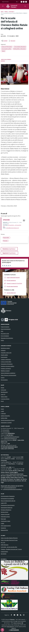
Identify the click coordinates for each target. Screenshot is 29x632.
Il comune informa (5, 399)
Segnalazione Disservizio (6, 507)
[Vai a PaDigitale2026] (9, 319)
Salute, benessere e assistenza (8, 373)
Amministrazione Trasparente (7, 496)
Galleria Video (4, 418)
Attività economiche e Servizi (7, 420)
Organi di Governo (5, 327)
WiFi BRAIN (3, 554)
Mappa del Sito (4, 530)
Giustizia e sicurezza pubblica (7, 366)
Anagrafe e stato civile (6, 352)
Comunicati (11, 11)
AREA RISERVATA (14, 630)
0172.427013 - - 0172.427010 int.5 (12, 225)
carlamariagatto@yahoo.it (10, 487)
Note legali (3, 519)
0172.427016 (6, 432)
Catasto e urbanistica (6, 359)
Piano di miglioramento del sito (8, 501)
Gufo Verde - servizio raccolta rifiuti (9, 547)
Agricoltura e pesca (5, 348)
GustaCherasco (4, 551)
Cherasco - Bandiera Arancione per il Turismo (11, 549)
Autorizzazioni (4, 357)
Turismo (2, 377)
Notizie (2, 387)
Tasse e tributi (4, 396)
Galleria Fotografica (5, 416)
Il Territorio (3, 413)
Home (2, 11)
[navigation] (3, 6)
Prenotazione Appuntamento (7, 505)
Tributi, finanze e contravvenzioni (8, 375)
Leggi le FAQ (4, 503)
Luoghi (2, 411)
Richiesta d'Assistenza (6, 510)
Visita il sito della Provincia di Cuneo (9, 540)
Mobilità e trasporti (5, 371)
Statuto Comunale (5, 514)
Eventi (2, 409)
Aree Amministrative (5, 329)
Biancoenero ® (10, 626)
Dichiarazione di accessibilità (7, 498)
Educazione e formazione (6, 364)
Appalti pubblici (4, 355)
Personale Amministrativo (7, 338)
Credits (2, 523)
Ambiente (3, 350)
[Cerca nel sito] (25, 6)
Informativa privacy (5, 516)
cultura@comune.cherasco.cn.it (12, 228)
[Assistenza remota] (22, 623)
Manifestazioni (4, 392)
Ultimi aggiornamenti (6, 525)
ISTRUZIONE (6, 220)
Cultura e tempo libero (6, 362)
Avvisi (2, 401)
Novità (6, 11)
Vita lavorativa (4, 380)
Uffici (2, 331)
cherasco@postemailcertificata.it (11, 437)
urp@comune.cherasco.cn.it (10, 438)
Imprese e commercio (6, 368)
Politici (2, 340)
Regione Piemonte (5, 1)
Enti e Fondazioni (5, 336)
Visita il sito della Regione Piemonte (9, 538)
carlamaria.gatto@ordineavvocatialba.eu (12, 489)
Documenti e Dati (5, 333)
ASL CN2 (3, 542)
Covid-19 (3, 394)
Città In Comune (17, 623)
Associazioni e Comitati (6, 422)
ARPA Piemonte (4, 545)
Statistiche (3, 528)
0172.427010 (6, 430)
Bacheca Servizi (4, 512)
